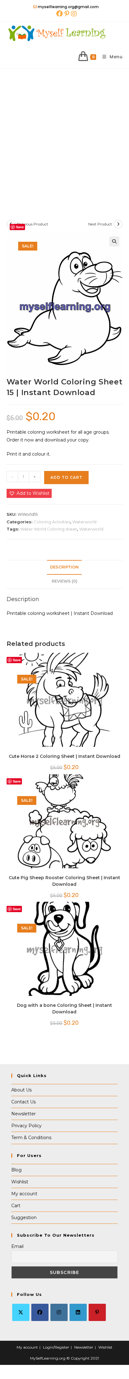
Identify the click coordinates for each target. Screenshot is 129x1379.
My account (24, 1194)
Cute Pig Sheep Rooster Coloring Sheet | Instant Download (64, 881)
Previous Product (32, 224)
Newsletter (23, 1114)
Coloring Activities (52, 521)
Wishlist (19, 1182)
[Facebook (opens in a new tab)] (59, 14)
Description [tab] (64, 567)
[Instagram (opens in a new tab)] (73, 14)
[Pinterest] (97, 1312)
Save (20, 227)
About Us (21, 1090)
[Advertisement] (64, 136)
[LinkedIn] (78, 1312)
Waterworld (84, 521)
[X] (20, 1312)
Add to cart (66, 477)
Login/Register (56, 1347)
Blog (16, 1170)
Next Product (100, 224)
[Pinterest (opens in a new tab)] (67, 14)
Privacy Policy (26, 1125)
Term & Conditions (31, 1137)
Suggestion (24, 1217)
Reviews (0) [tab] (64, 581)
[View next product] (118, 224)
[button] (114, 241)
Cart (15, 1205)
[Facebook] (40, 1312)
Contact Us (23, 1102)
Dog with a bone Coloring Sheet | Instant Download (64, 1008)
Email (17, 1246)
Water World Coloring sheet (48, 528)
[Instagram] (59, 1312)
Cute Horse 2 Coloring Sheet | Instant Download (64, 756)
